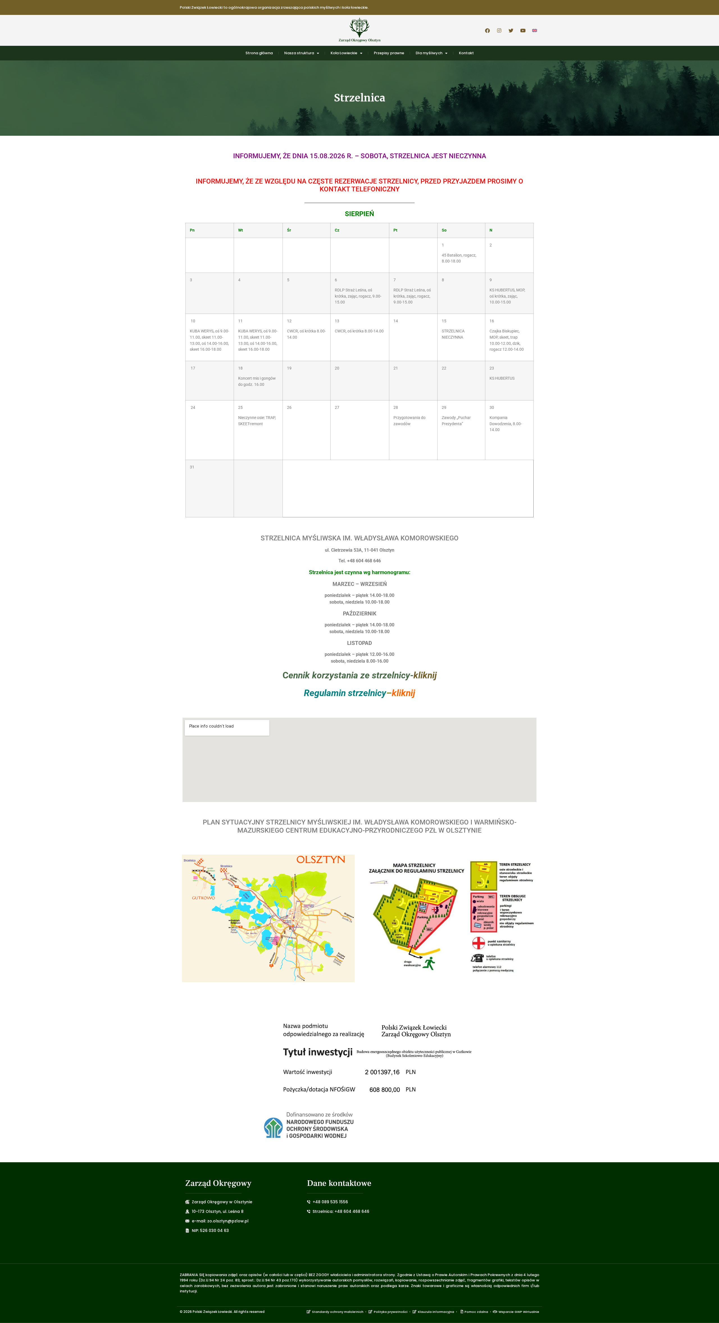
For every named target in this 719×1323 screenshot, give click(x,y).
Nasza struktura (299, 53)
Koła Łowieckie (344, 53)
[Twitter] (511, 30)
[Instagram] (499, 30)
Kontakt (466, 53)
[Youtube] (522, 30)
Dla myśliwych (429, 53)
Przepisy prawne (389, 53)
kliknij (425, 675)
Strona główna (259, 53)
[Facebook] (487, 30)
